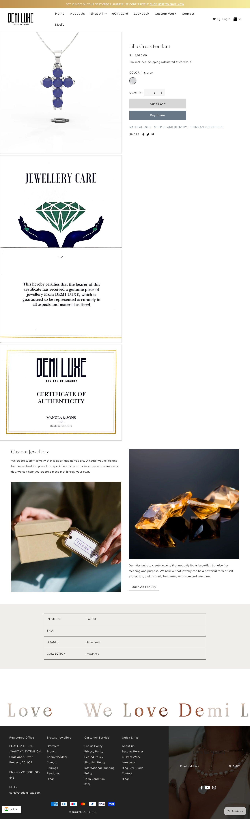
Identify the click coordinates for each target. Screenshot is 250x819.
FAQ (87, 784)
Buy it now (158, 115)
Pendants (92, 654)
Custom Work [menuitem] (165, 13)
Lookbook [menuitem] (141, 13)
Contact (127, 773)
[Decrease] (147, 92)
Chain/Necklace (57, 757)
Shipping (154, 62)
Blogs (126, 779)
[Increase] (161, 92)
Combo (51, 762)
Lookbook (128, 762)
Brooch (51, 751)
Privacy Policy (93, 751)
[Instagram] (214, 788)
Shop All (97, 13)
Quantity (136, 92)
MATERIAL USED (140, 126)
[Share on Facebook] (143, 134)
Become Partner (132, 751)
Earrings (52, 768)
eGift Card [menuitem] (120, 13)
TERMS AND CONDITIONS (206, 126)
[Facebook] (201, 788)
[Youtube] (207, 788)
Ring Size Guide (132, 768)
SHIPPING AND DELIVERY (170, 126)
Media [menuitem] (60, 24)
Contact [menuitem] (188, 13)
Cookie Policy (93, 746)
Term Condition (94, 779)
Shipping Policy (95, 762)
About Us (128, 746)
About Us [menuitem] (77, 13)
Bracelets (53, 746)
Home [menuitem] (60, 13)
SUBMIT (234, 766)
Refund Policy (93, 757)
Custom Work (131, 757)
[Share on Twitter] (147, 134)
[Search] (218, 19)
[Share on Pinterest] (152, 134)
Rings (51, 779)
